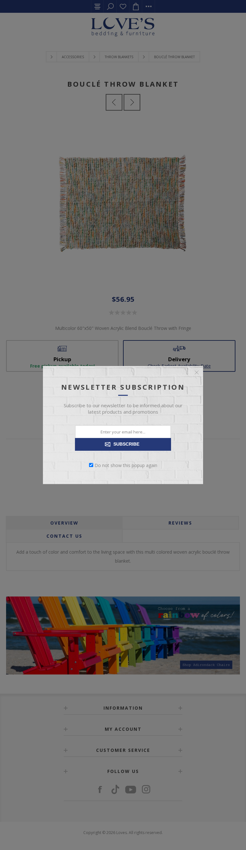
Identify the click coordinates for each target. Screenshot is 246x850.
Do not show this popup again (125, 465)
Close (196, 372)
